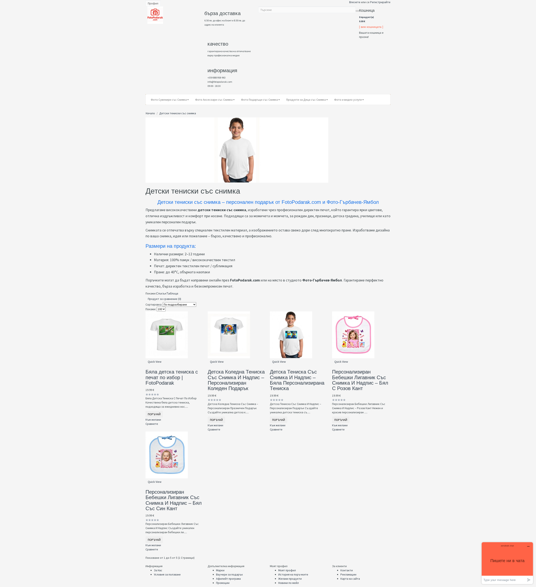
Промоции (222, 583)
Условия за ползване (167, 574)
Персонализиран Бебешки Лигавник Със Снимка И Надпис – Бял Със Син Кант (174, 500)
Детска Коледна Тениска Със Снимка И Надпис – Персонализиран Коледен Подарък (236, 380)
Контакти (346, 570)
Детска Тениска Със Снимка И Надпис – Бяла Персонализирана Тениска (297, 380)
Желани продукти (290, 579)
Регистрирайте (380, 2)
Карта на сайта (350, 579)
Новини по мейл (288, 583)
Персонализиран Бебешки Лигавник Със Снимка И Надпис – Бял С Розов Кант (360, 380)
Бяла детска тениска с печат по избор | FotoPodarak (172, 377)
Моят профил (287, 570)
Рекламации (348, 574)
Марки (220, 570)
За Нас (158, 570)
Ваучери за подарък (229, 574)
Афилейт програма (228, 579)
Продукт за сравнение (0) (164, 299)
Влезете (354, 2)
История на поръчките (293, 574)
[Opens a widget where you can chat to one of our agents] (507, 563)
